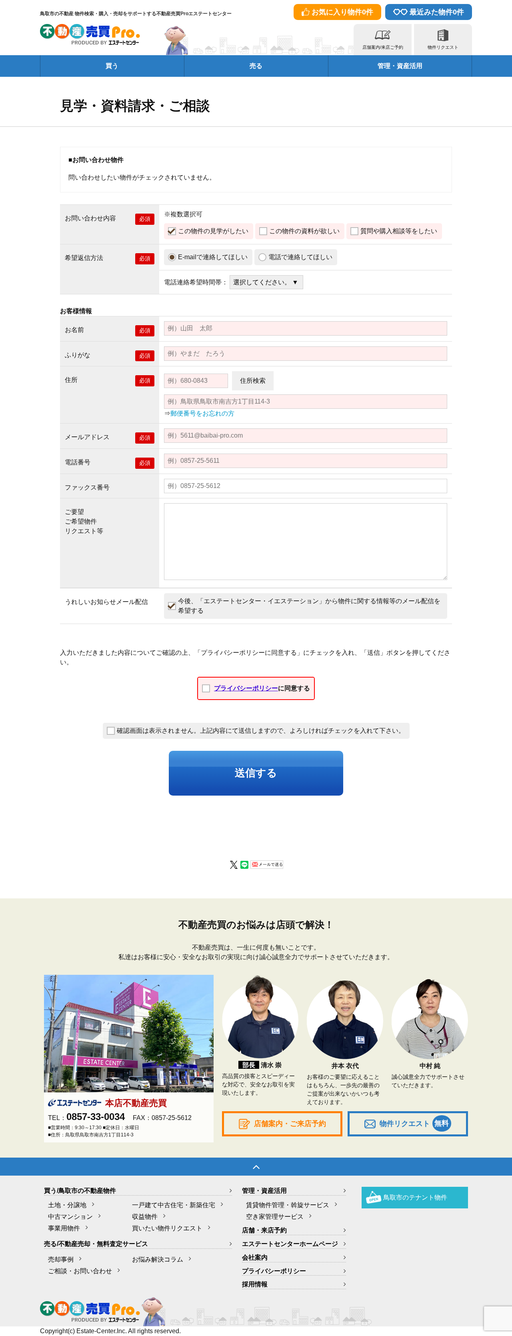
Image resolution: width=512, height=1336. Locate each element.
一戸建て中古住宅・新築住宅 (173, 1205)
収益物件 (145, 1216)
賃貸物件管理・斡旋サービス (287, 1205)
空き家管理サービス (275, 1216)
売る (256, 65)
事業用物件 (64, 1228)
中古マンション (70, 1216)
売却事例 (61, 1259)
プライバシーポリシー (246, 688)
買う (112, 65)
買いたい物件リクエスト (167, 1228)
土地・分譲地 (67, 1205)
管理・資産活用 (400, 65)
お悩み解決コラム (157, 1259)
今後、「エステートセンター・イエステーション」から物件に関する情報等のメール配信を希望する (309, 606)
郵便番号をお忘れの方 (202, 413)
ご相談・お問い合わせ (80, 1271)
